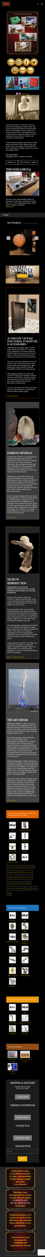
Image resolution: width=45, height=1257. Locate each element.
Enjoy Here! (11, 800)
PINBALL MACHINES (25, 883)
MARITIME (20, 888)
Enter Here (11, 517)
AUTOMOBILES (30, 867)
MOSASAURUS (25, 954)
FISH (12, 965)
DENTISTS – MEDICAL (26, 872)
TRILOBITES (12, 931)
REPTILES (25, 965)
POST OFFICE (11, 888)
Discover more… (13, 396)
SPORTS (34, 888)
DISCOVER (22, 276)
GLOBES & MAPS (12, 883)
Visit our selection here (15, 657)
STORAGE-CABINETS (25, 830)
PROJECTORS (25, 841)
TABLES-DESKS (12, 851)
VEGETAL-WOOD (25, 975)
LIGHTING (12, 841)
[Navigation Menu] (42, 4)
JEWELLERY (25, 1033)
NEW (12, 830)
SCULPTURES (12, 1023)
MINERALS (12, 986)
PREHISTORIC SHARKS (12, 942)
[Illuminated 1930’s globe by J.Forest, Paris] (22, 242)
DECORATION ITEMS (12, 862)
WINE (9, 894)
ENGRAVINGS (12, 1033)
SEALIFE (25, 931)
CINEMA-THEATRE (12, 872)
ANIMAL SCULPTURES (25, 1023)
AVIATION (20, 867)
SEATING (25, 851)
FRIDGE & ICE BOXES (26, 877)
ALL (25, 862)
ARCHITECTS (11, 867)
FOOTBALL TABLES (13, 877)
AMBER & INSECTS (12, 975)
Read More (25, 94)
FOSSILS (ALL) (12, 920)
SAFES (28, 888)
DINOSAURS (12, 954)
